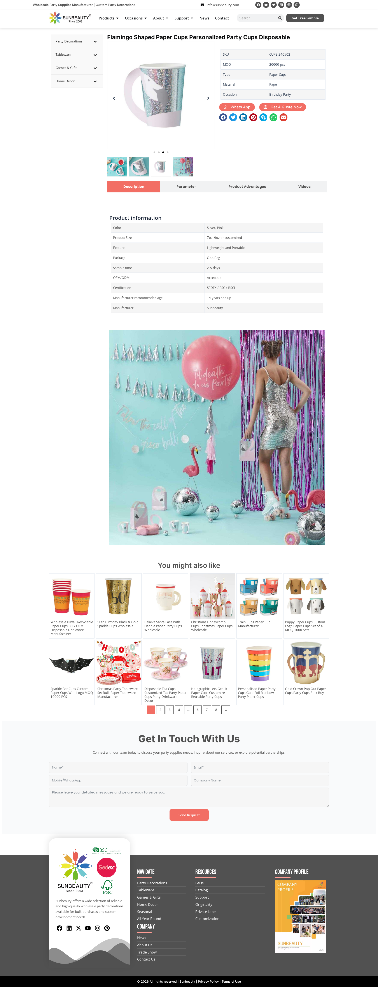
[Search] (280, 18)
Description (133, 186)
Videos (304, 186)
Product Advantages (247, 186)
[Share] (363, 5)
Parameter (186, 186)
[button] (154, 152)
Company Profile (291, 872)
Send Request (189, 815)
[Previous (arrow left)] (7, 494)
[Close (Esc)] (373, 5)
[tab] (133, 186)
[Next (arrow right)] (370, 494)
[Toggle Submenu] (95, 41)
